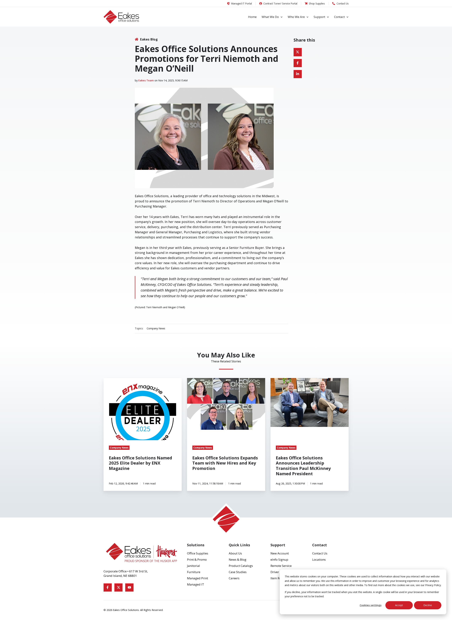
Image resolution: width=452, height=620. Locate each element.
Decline (427, 605)
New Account (279, 553)
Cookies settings (370, 605)
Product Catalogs (241, 566)
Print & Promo (197, 559)
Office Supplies (197, 553)
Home (252, 17)
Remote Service (281, 566)
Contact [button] (339, 17)
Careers (234, 578)
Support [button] (319, 17)
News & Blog (237, 559)
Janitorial (193, 566)
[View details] (108, 587)
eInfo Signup (279, 559)
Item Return (278, 578)
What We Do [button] (270, 17)
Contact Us (319, 553)
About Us (235, 553)
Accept (399, 605)
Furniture (193, 572)
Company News (156, 328)
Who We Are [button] (296, 17)
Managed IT (195, 584)
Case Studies (238, 572)
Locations (319, 559)
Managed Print (197, 578)
